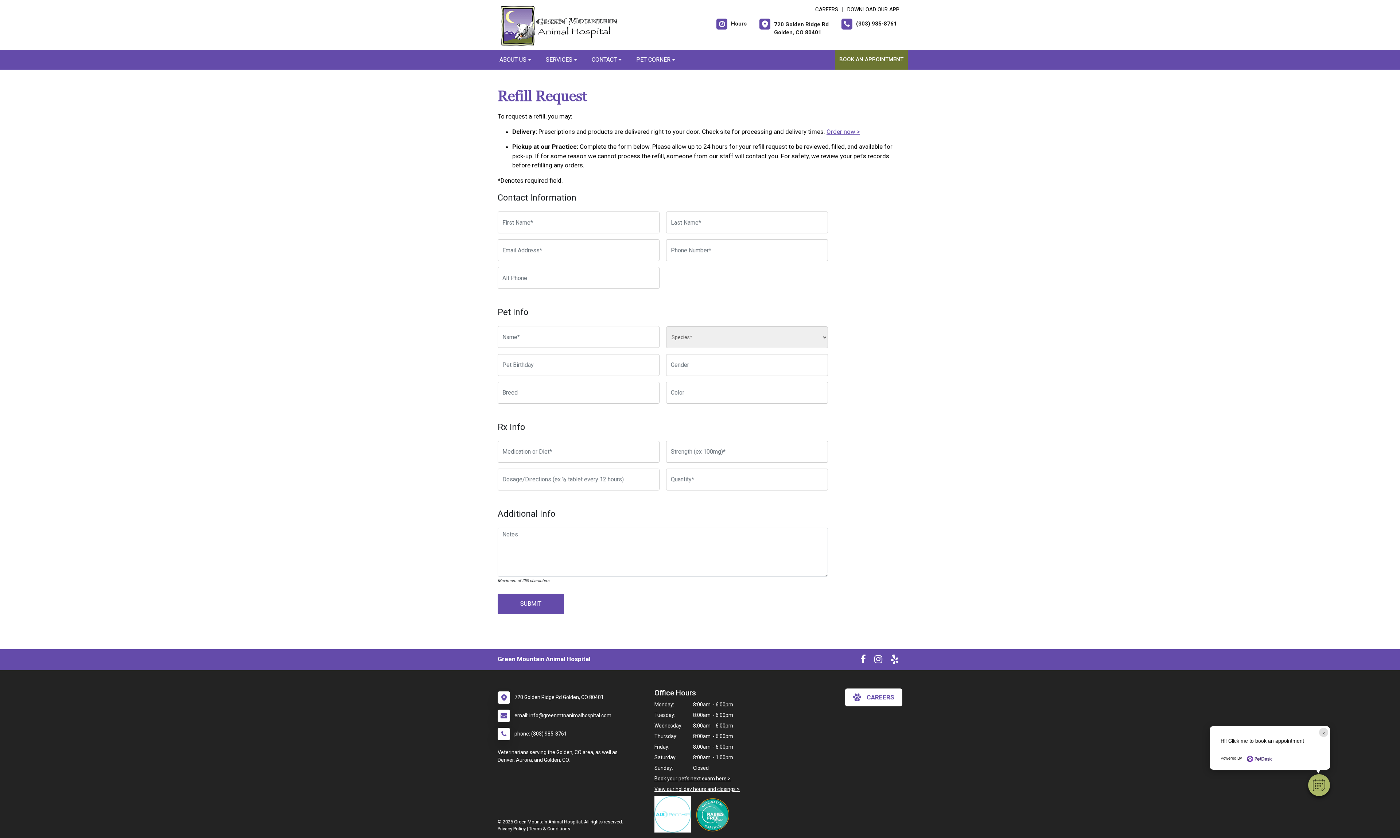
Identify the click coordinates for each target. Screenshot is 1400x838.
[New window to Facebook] (863, 661)
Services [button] (560, 59)
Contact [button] (605, 59)
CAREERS (826, 9)
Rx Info (511, 427)
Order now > (843, 131)
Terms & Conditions (549, 828)
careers (880, 697)
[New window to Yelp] (894, 661)
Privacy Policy (512, 828)
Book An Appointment (871, 59)
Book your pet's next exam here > (692, 778)
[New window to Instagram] (878, 661)
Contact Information (537, 198)
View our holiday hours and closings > (697, 789)
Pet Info (513, 312)
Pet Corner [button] (654, 59)
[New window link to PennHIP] (674, 814)
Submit (530, 603)
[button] (1319, 785)
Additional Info (526, 514)
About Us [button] (513, 59)
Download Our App (873, 9)
